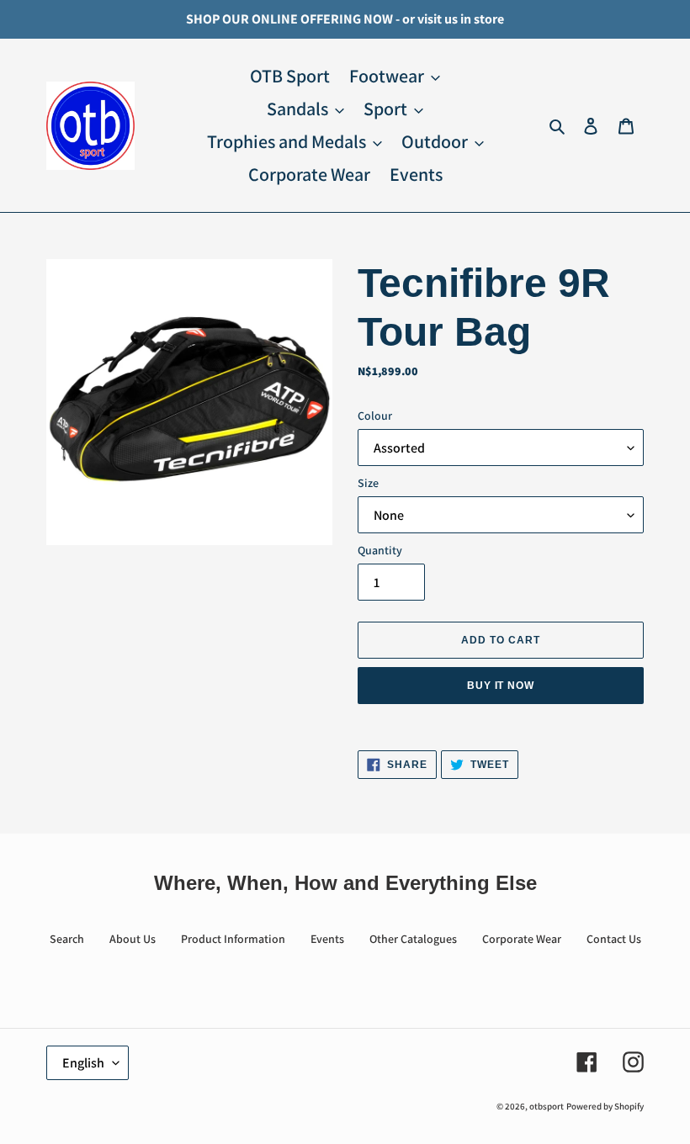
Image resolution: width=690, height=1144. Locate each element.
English (83, 1063)
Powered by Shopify (605, 1106)
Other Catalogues (413, 938)
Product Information (233, 938)
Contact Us (613, 938)
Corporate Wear (521, 938)
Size (368, 482)
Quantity (380, 550)
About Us (132, 938)
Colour (375, 415)
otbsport (546, 1106)
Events (327, 938)
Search (67, 938)
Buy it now (501, 685)
